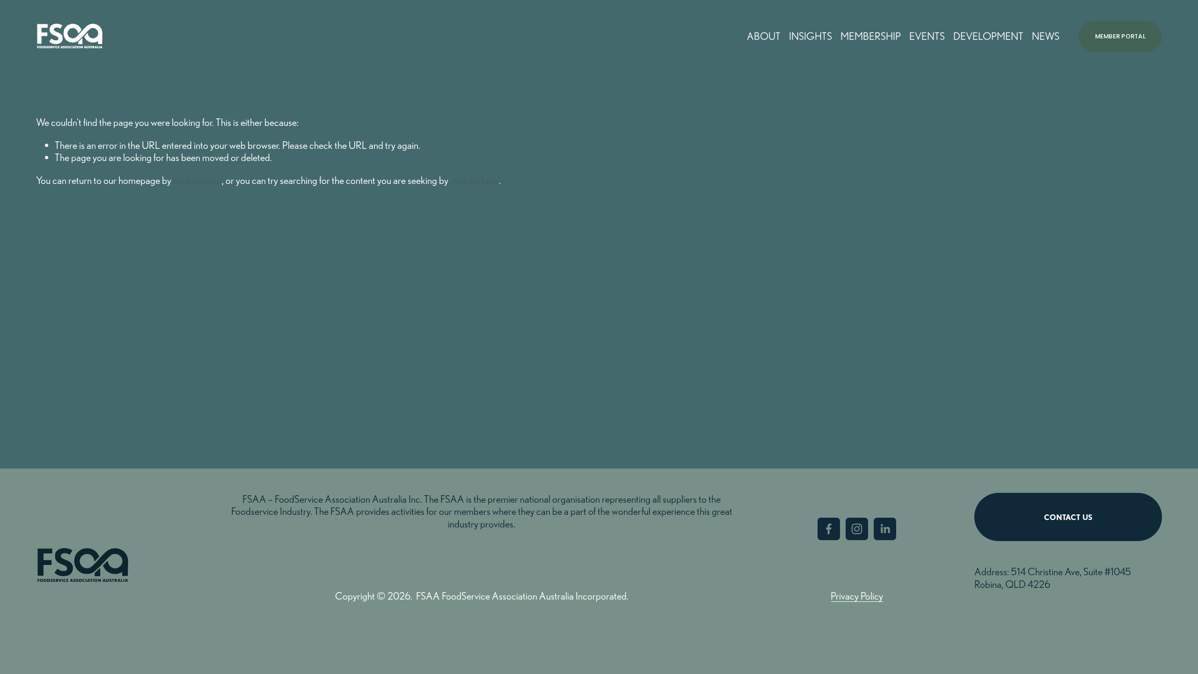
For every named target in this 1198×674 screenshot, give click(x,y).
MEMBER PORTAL (1120, 36)
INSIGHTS (810, 36)
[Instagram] (857, 529)
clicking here (197, 180)
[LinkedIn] (885, 529)
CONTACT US (1068, 517)
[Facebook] (829, 529)
